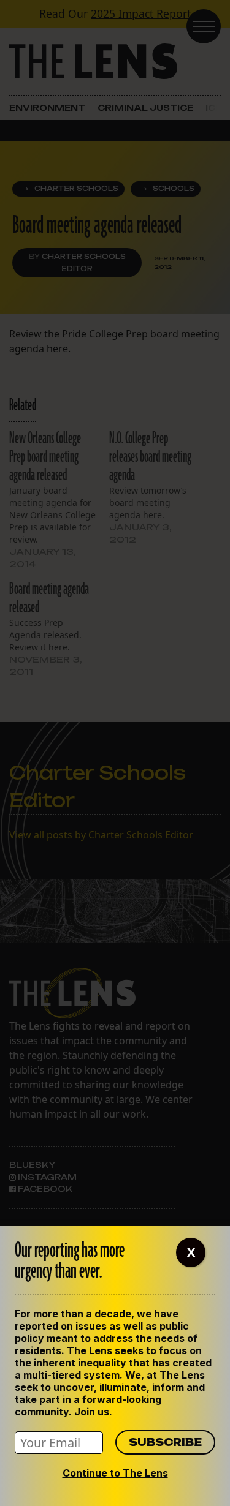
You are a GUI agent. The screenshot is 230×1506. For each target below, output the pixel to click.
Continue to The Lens (115, 1473)
